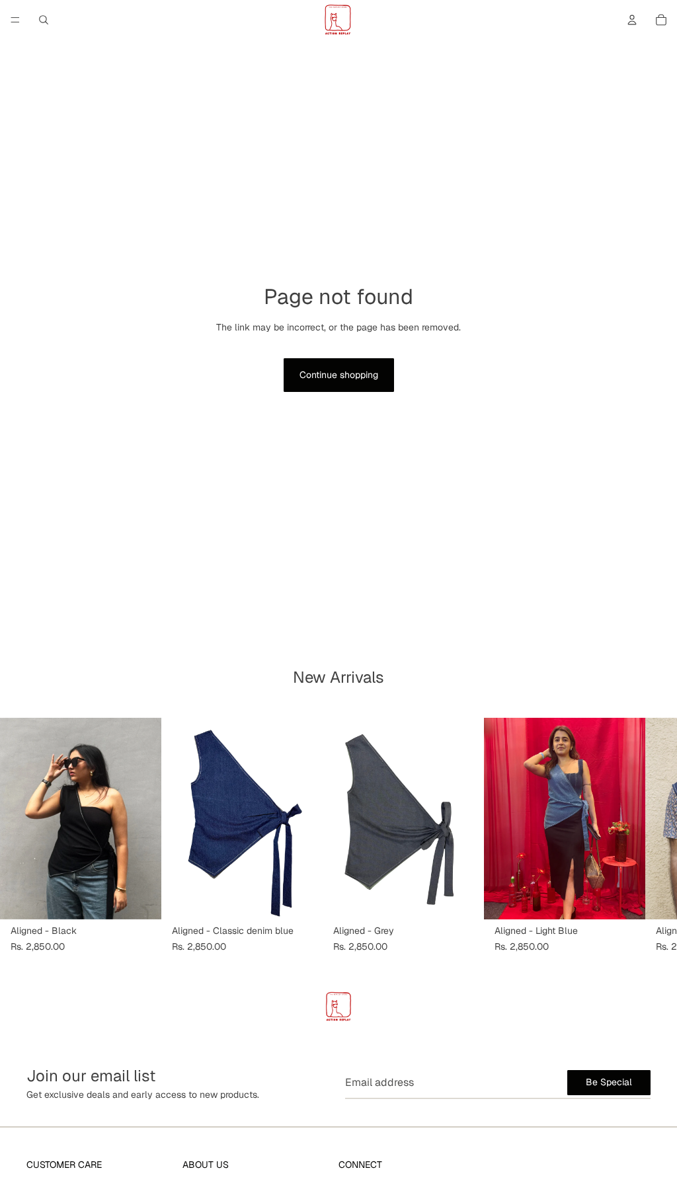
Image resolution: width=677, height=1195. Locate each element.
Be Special (609, 1082)
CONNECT (360, 1165)
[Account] (632, 19)
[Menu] (15, 20)
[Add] (141, 899)
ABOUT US (205, 1165)
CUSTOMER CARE (64, 1165)
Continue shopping (338, 375)
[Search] (43, 19)
